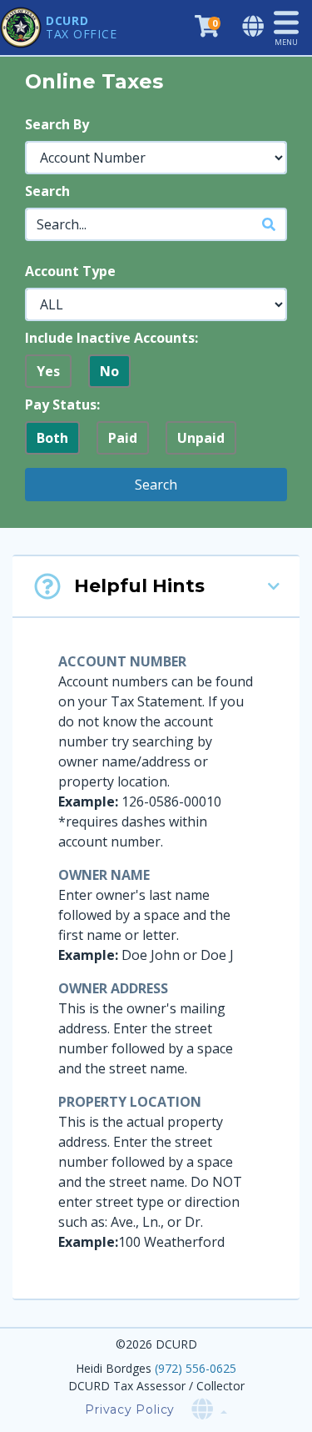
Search (47, 191)
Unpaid (201, 438)
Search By (57, 124)
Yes (48, 371)
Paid (122, 438)
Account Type (70, 271)
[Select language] (254, 27)
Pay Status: (62, 404)
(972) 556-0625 (195, 1368)
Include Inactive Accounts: (111, 338)
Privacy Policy (130, 1409)
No (109, 371)
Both (52, 438)
